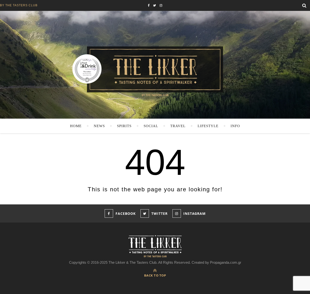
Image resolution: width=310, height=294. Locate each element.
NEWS (99, 126)
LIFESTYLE (208, 126)
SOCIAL (151, 126)
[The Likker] (155, 71)
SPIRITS (124, 126)
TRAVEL (178, 126)
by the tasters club (19, 5)
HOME (76, 126)
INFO (235, 126)
